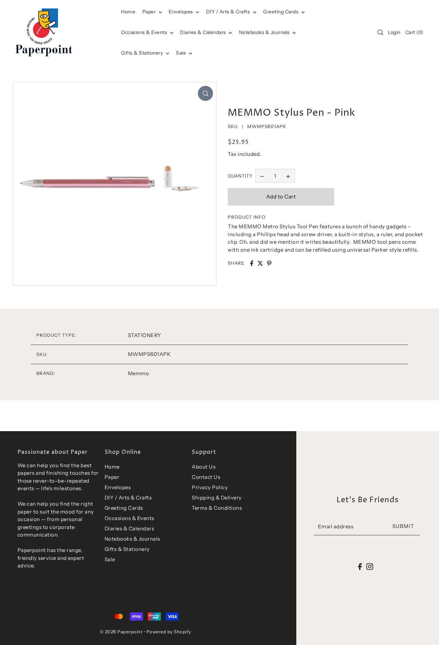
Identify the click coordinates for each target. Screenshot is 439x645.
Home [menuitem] (128, 12)
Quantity (240, 175)
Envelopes (181, 12)
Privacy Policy (210, 487)
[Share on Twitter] (260, 263)
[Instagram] (369, 567)
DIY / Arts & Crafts (228, 12)
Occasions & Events (129, 518)
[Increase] (288, 175)
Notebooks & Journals (265, 32)
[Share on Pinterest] (269, 263)
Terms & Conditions (217, 508)
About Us (203, 466)
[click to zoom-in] (205, 93)
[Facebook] (360, 567)
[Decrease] (262, 175)
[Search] (381, 32)
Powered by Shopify (168, 631)
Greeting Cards (281, 12)
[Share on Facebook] (251, 263)
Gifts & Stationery (142, 53)
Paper (149, 12)
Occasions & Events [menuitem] (144, 32)
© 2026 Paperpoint (121, 631)
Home (112, 466)
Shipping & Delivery (217, 497)
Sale (181, 53)
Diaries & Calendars (203, 32)
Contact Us (206, 477)
